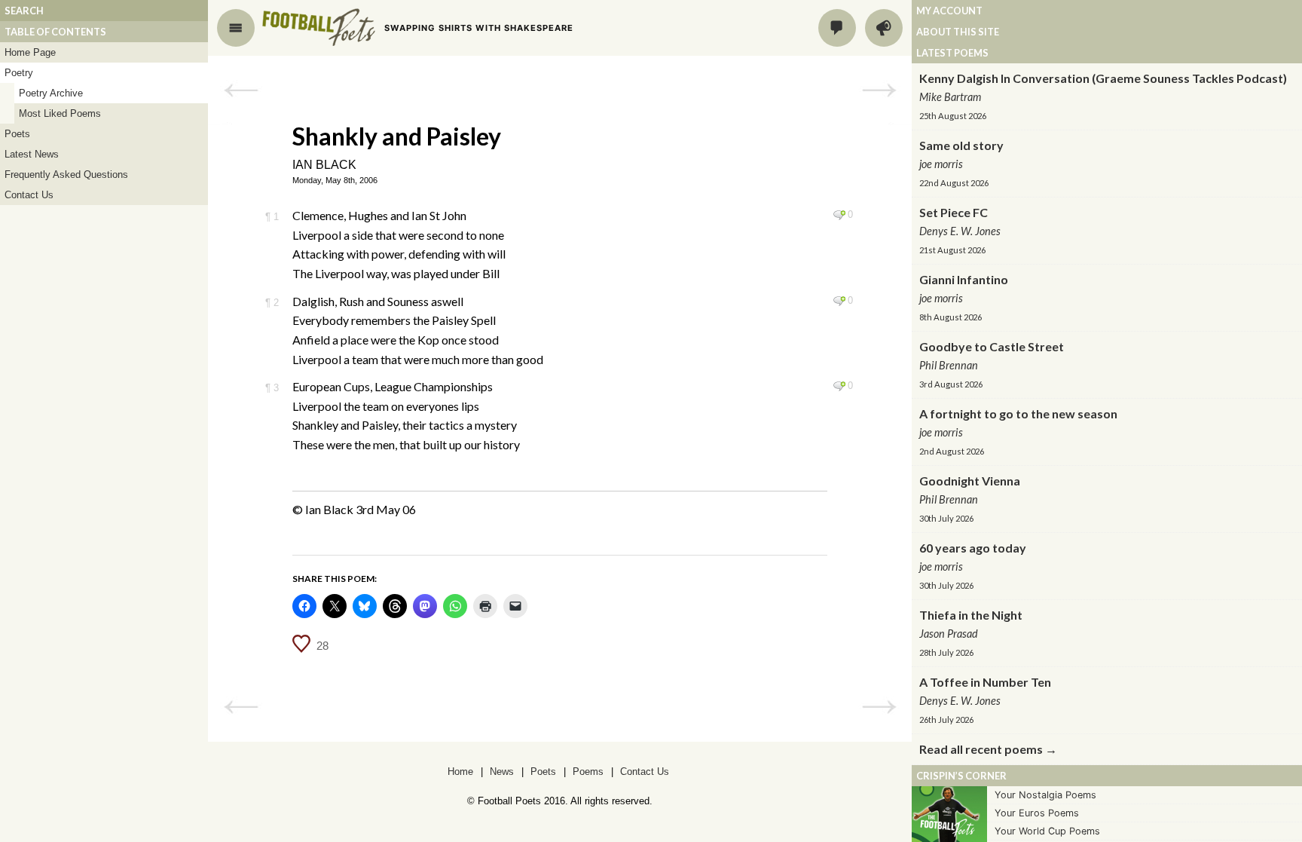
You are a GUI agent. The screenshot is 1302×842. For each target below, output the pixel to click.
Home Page (30, 52)
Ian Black (324, 164)
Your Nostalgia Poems (1045, 795)
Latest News (32, 154)
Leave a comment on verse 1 (839, 215)
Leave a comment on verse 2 (839, 300)
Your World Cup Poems (1047, 831)
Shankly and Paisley (396, 136)
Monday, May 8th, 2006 (334, 180)
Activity (884, 28)
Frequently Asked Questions (66, 174)
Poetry (19, 72)
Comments (837, 28)
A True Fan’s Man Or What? (241, 90)
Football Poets (318, 27)
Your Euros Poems (1037, 813)
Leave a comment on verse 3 (839, 386)
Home (460, 771)
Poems (588, 771)
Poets (17, 133)
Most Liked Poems (60, 113)
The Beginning (879, 90)
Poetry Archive (51, 93)
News (502, 771)
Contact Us (29, 195)
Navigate (236, 28)
